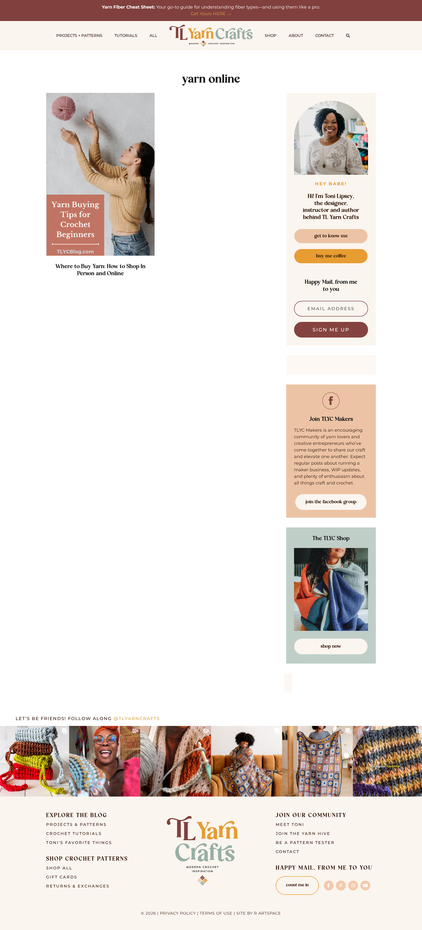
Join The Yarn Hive (303, 833)
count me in (297, 885)
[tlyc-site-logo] (211, 27)
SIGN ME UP (331, 330)
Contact (287, 851)
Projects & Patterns (76, 824)
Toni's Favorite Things (79, 842)
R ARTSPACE (267, 913)
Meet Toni (290, 824)
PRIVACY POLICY (178, 913)
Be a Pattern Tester (305, 842)
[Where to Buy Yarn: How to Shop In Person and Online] (100, 174)
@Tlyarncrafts (137, 718)
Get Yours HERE (208, 13)
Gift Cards (61, 877)
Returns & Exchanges (78, 886)
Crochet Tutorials (74, 833)
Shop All (59, 868)
